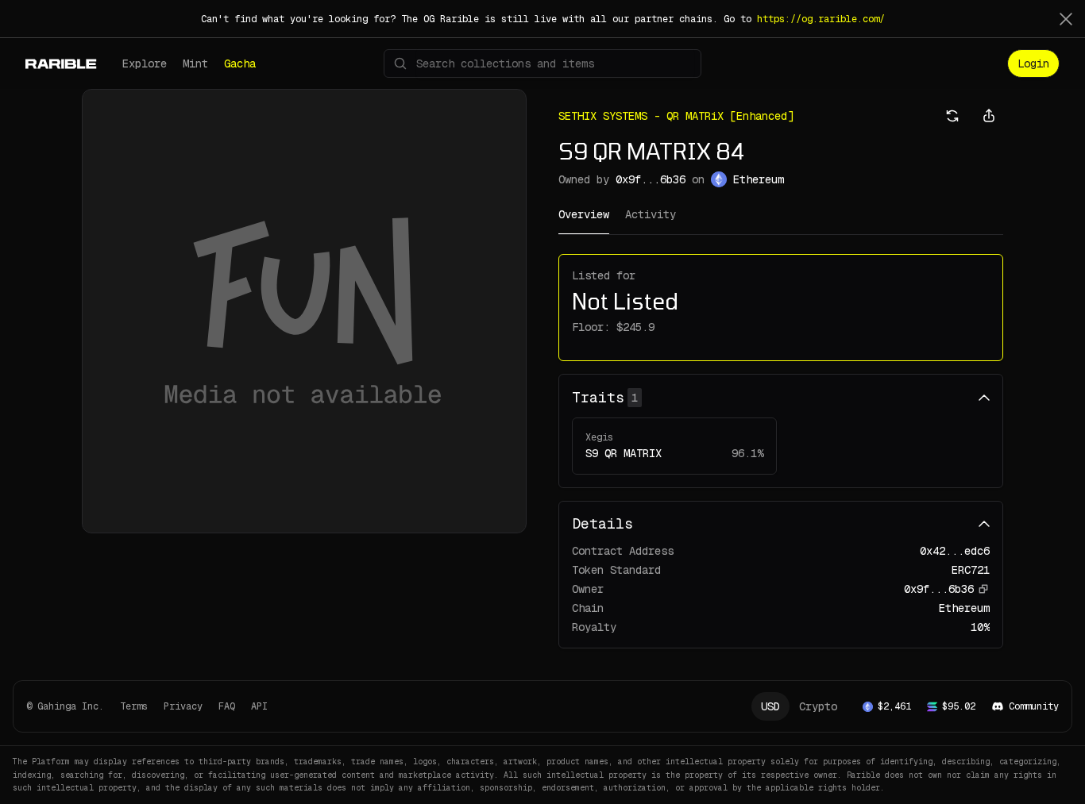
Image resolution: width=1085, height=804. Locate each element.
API (259, 706)
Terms (134, 706)
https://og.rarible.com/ (821, 19)
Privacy (183, 706)
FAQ (226, 706)
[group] (799, 706)
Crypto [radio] (818, 706)
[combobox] (555, 63)
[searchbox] (542, 63)
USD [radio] (770, 706)
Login (1033, 63)
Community (1034, 706)
